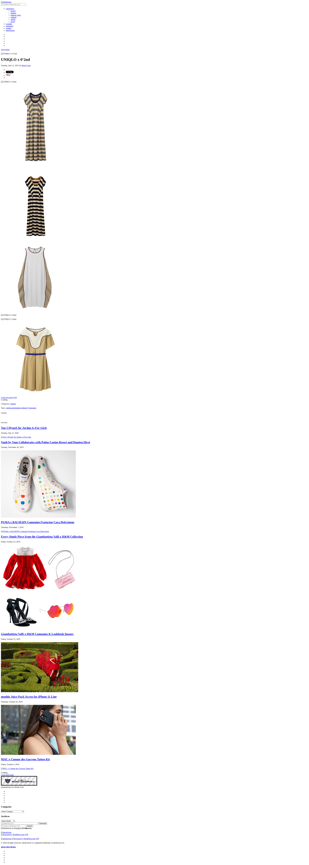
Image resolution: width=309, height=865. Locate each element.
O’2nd (28, 408)
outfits (13, 20)
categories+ (10, 9)
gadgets (13, 17)
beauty (13, 11)
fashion (13, 13)
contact (8, 28)
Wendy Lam (26, 65)
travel (13, 22)
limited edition (21, 408)
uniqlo (33, 408)
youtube (9, 24)
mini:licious (10, 30)
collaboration (11, 408)
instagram (9, 26)
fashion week (16, 15)
